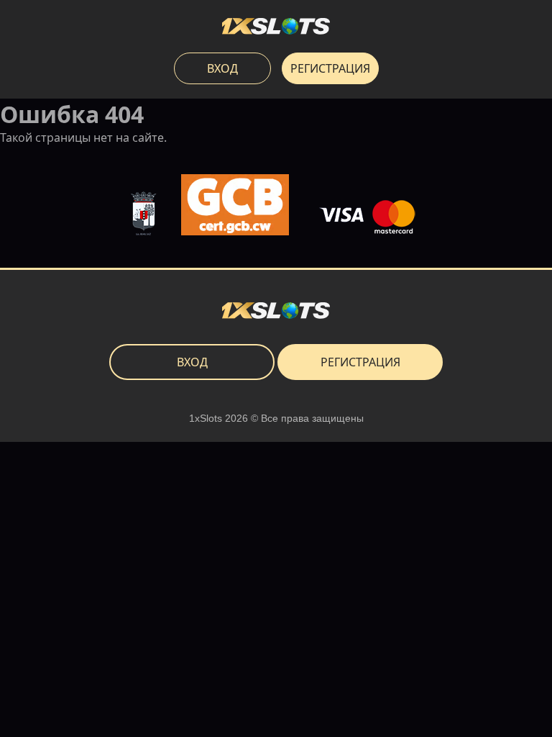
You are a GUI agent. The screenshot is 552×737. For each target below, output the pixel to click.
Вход (222, 68)
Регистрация (330, 68)
